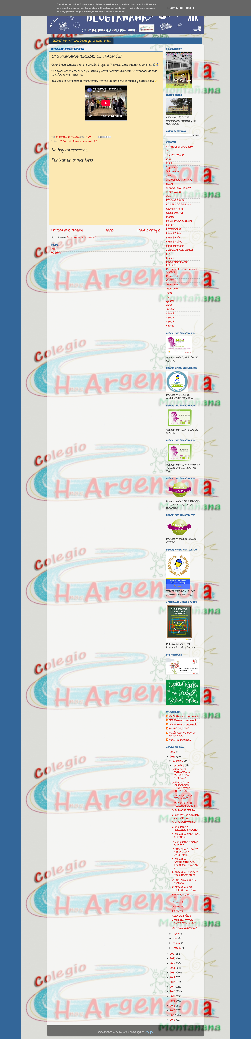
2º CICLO (170, 163)
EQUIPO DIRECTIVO (179, 728)
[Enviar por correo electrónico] (99, 137)
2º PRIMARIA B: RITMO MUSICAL (184, 881)
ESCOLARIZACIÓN (175, 200)
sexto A (170, 317)
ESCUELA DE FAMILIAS (178, 204)
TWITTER (56, 253)
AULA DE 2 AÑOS (181, 916)
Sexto (169, 293)
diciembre (178, 761)
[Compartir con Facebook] (107, 137)
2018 (173, 982)
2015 (173, 996)
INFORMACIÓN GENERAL (179, 221)
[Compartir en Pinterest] (109, 137)
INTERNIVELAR (174, 229)
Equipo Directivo (174, 213)
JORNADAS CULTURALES (179, 250)
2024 (173, 954)
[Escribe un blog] (102, 137)
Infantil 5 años (174, 242)
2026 (173, 752)
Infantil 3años (173, 233)
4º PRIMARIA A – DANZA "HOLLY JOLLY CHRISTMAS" (185, 852)
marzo (177, 943)
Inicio (109, 230)
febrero (177, 948)
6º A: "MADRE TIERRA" (184, 822)
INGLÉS (170, 225)
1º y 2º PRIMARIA (175, 155)
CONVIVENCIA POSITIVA (178, 188)
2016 (173, 991)
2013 (173, 1006)
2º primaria (172, 167)
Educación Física (174, 209)
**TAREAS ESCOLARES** (179, 147)
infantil (170, 313)
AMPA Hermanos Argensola (184, 716)
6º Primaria (66, 141)
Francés (170, 217)
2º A (168, 159)
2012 (173, 1010)
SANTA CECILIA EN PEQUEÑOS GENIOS (183, 804)
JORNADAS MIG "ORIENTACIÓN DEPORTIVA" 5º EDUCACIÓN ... (181, 787)
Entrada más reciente (67, 230)
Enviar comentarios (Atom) (81, 237)
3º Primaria (172, 171)
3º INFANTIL (178, 902)
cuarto (169, 305)
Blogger (149, 1032)
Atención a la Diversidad (179, 180)
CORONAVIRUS (174, 192)
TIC (167, 297)
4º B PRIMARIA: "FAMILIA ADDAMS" (185, 843)
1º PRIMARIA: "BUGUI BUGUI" (183, 896)
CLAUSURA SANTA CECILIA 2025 (182, 797)
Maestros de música (180, 739)
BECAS (169, 184)
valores (170, 326)
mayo (176, 934)
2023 (173, 958)
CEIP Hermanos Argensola (183, 720)
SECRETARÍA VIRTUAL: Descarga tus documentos (82, 41)
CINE (53, 249)
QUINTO (170, 280)
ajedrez (170, 301)
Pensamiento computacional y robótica (182, 270)
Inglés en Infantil (175, 246)
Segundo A (172, 284)
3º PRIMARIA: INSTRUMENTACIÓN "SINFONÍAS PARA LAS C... (185, 864)
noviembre (179, 765)
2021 (173, 968)
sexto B (170, 322)
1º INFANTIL (178, 911)
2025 (173, 757)
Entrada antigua (148, 230)
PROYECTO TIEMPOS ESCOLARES (177, 264)
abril (175, 938)
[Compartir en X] (104, 137)
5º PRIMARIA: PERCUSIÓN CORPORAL (186, 836)
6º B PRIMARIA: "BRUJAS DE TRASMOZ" (185, 816)
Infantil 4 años (174, 237)
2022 (173, 963)
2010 (173, 1020)
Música (77, 141)
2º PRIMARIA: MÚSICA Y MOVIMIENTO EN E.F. (185, 874)
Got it (190, 8)
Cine (168, 196)
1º (167, 151)
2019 (173, 977)
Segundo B (172, 288)
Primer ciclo (172, 276)
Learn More (175, 8)
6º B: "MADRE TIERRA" (183, 810)
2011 (172, 1015)
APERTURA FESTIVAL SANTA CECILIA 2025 (184, 922)
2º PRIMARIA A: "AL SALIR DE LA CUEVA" (184, 889)
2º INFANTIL (178, 907)
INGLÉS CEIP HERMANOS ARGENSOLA (182, 734)
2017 (172, 987)
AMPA (169, 176)
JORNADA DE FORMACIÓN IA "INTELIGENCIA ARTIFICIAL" (181, 774)
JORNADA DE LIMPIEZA (184, 928)
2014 (173, 1001)
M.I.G (168, 254)
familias (170, 309)
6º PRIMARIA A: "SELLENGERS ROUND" (185, 828)
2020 (173, 973)
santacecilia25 (89, 141)
